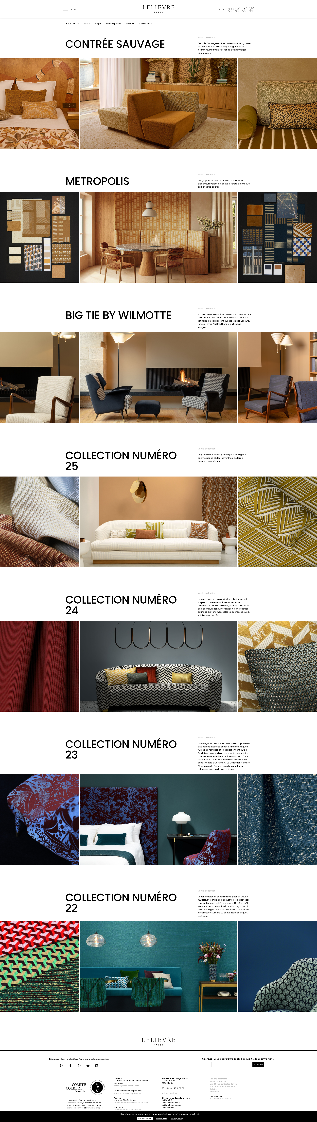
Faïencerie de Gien (75, 1107)
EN (223, 9)
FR (219, 9)
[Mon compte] (237, 9)
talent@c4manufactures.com (127, 1109)
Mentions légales (218, 1081)
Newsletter (215, 1091)
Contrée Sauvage (115, 44)
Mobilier (130, 23)
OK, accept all (144, 1118)
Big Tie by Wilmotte (118, 315)
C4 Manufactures (74, 1102)
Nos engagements (218, 1078)
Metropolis (97, 181)
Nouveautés (72, 23)
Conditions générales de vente (224, 1084)
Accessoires (145, 23)
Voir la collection (206, 37)
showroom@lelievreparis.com (127, 1093)
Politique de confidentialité (222, 1086)
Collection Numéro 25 (121, 461)
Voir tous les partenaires (221, 1098)
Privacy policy (177, 1118)
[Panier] (251, 9)
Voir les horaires (169, 1093)
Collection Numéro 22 (121, 903)
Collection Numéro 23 (121, 749)
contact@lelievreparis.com (126, 1085)
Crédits (213, 1089)
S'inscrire (258, 1064)
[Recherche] (230, 9)
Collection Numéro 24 (121, 605)
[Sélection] (244, 9)
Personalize (161, 1118)
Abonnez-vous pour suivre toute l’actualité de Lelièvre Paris (238, 1059)
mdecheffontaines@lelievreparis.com (131, 1102)
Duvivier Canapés (94, 1107)
